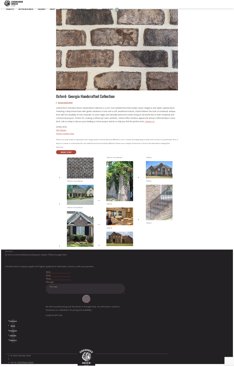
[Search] (117, 10)
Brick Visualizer (66, 9)
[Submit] (86, 299)
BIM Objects (81, 9)
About (52, 9)
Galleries (41, 9)
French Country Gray (65, 133)
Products (10, 9)
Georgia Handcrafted (65, 103)
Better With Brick (26, 9)
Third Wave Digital (25, 362)
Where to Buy (107, 9)
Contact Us (150, 121)
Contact (93, 9)
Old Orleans (61, 130)
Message (50, 282)
